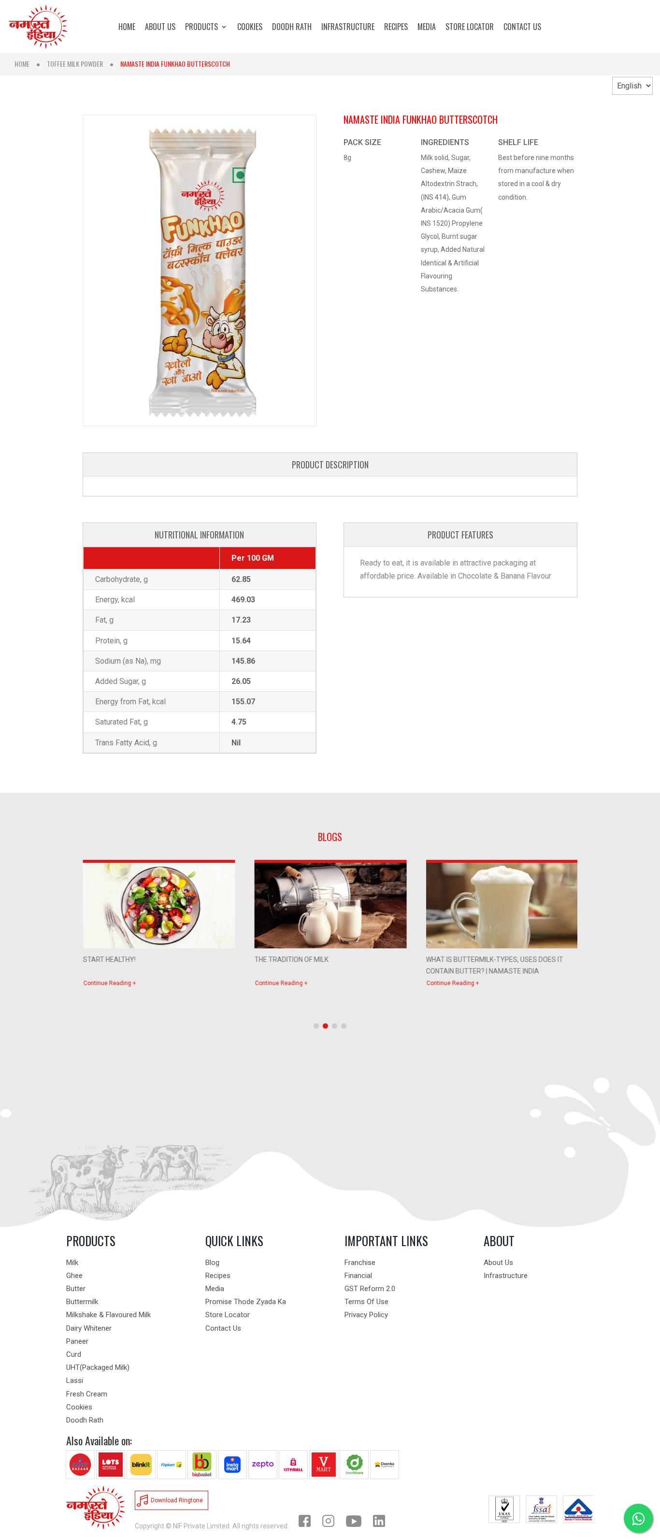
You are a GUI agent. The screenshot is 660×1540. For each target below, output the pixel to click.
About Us (498, 1262)
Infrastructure (506, 1275)
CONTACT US (522, 27)
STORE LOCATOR (469, 27)
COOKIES (249, 27)
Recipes (217, 1275)
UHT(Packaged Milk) (97, 1367)
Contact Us (223, 1328)
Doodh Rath (84, 1420)
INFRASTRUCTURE (347, 27)
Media (214, 1288)
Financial (358, 1275)
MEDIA (426, 27)
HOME (126, 27)
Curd (73, 1354)
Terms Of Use (366, 1301)
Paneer (77, 1341)
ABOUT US (160, 27)
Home (21, 63)
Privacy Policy (366, 1314)
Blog (212, 1262)
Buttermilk (82, 1301)
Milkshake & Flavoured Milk (108, 1314)
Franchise (359, 1262)
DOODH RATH (292, 27)
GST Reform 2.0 (369, 1288)
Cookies (79, 1407)
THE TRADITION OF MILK (291, 959)
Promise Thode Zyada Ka (245, 1301)
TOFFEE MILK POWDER (75, 63)
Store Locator (227, 1314)
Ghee (74, 1275)
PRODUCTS (201, 27)
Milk (72, 1262)
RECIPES (396, 27)
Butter (76, 1288)
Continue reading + (109, 983)
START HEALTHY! (109, 959)
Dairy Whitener (89, 1328)
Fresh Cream (86, 1394)
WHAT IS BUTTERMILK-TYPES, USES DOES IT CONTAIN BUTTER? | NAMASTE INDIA (494, 964)
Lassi (74, 1380)
